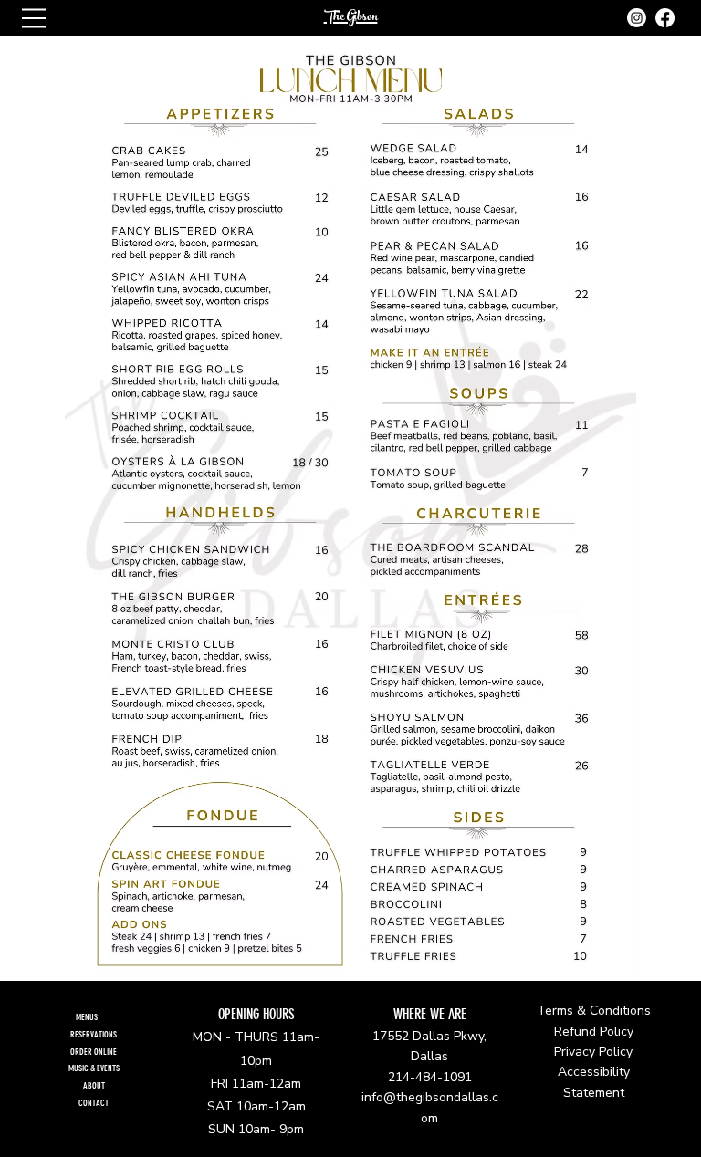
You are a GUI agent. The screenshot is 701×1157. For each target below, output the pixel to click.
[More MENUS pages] (107, 1017)
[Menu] (34, 18)
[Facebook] (665, 17)
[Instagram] (636, 17)
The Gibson (351, 18)
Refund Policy (593, 1031)
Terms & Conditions (594, 1010)
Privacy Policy (593, 1051)
